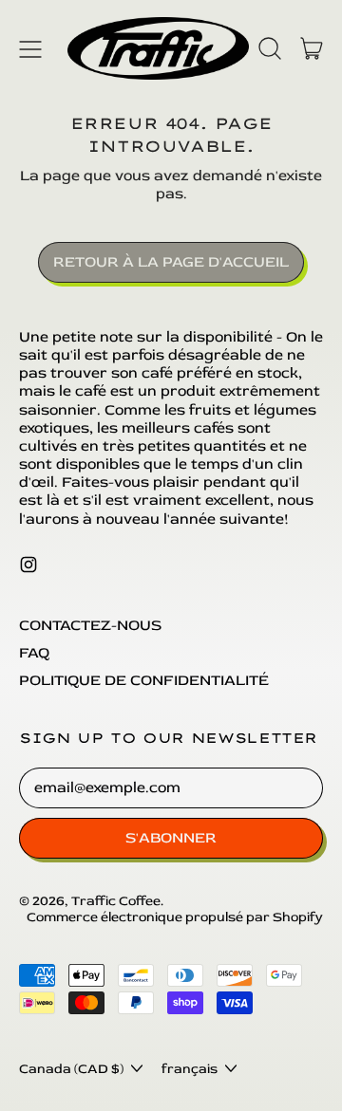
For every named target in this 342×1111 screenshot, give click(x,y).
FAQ (34, 652)
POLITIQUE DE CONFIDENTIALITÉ (144, 680)
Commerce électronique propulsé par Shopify (175, 917)
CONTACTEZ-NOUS (90, 625)
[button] (270, 48)
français (190, 1069)
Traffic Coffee (116, 901)
